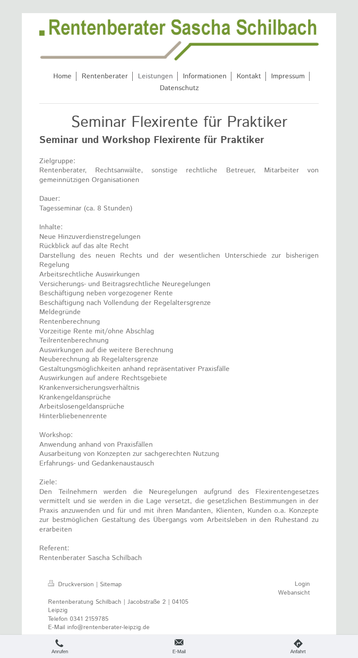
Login (302, 584)
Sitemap (111, 584)
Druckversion (76, 584)
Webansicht (294, 592)
